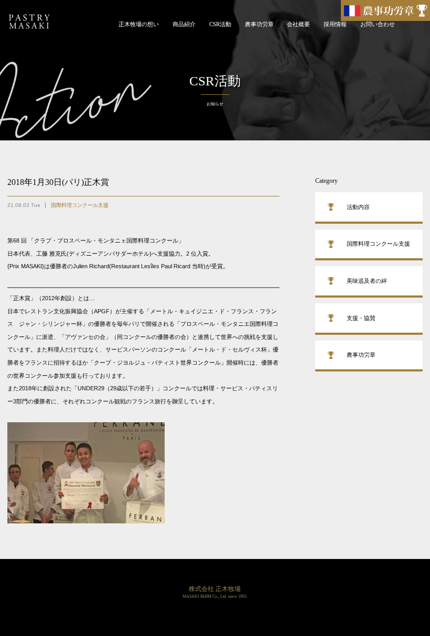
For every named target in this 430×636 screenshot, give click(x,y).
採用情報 (335, 24)
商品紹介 (184, 24)
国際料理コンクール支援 (80, 205)
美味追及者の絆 (367, 281)
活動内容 (358, 207)
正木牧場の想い (139, 24)
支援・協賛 (361, 318)
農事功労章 (259, 24)
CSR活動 (220, 24)
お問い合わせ (377, 24)
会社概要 (298, 24)
